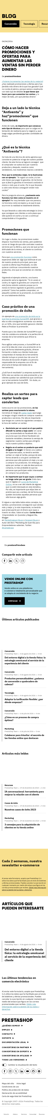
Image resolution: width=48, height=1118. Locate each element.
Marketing (9, 729)
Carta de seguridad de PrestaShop (17, 1096)
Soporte (6, 1038)
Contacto (7, 1034)
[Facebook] (4, 560)
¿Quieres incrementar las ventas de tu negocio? (22, 81)
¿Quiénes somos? (11, 1025)
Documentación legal (14, 1042)
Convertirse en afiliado (15, 1055)
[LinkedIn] (10, 560)
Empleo (6, 1029)
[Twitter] (16, 560)
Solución (6, 1114)
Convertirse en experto (15, 1051)
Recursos (42, 1114)
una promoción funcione (21, 257)
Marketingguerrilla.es (14, 520)
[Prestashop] (12, 6)
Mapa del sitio (8, 1083)
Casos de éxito (11, 803)
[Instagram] (10, 1071)
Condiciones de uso (10, 1086)
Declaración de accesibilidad (14, 1093)
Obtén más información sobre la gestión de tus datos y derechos (24, 889)
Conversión (11, 23)
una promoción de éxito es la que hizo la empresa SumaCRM (21, 317)
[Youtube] (27, 1071)
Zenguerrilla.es (31, 520)
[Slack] (39, 1071)
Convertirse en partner (15, 1047)
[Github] (33, 1071)
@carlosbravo (8, 528)
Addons (15, 1114)
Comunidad (32, 1114)
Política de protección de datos (15, 1090)
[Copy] (22, 560)
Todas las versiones (13, 1059)
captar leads (26, 413)
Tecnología (29, 23)
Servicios (24, 1114)
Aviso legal (21, 1083)
